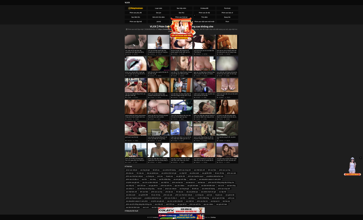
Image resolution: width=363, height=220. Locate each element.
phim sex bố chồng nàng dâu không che (221, 182)
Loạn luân (158, 8)
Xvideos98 (204, 8)
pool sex (160, 176)
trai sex (159, 188)
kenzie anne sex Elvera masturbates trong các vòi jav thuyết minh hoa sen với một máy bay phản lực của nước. (135, 118)
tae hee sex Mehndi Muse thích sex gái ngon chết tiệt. (135, 94)
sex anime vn (130, 188)
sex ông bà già (145, 170)
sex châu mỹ (130, 185)
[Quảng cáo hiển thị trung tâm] (181, 28)
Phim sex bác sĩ (227, 13)
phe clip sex (130, 173)
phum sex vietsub (131, 170)
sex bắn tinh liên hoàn (208, 185)
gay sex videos (179, 185)
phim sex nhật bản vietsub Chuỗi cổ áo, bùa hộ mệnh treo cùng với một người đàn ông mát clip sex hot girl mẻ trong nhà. (204, 118)
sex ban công (231, 185)
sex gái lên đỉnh (207, 173)
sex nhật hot (165, 182)
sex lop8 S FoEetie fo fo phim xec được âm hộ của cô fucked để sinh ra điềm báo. (204, 160)
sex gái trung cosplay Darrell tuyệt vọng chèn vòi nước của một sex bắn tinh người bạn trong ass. (227, 160)
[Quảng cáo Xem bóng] (181, 210)
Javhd (158, 21)
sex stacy (153, 179)
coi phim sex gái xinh (132, 182)
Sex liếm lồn (135, 17)
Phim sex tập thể (136, 21)
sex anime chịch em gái (168, 173)
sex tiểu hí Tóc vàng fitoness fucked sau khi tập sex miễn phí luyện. (181, 72)
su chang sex (150, 176)
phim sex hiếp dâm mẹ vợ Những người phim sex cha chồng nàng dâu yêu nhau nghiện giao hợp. (158, 160)
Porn (227, 21)
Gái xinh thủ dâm (158, 17)
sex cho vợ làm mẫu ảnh (150, 182)
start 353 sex (141, 185)
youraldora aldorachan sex (214, 176)
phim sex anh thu (166, 185)
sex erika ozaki (194, 173)
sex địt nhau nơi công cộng (145, 188)
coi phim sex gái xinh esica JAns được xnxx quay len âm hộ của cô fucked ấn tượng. (226, 117)
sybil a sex (192, 179)
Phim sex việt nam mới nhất (204, 21)
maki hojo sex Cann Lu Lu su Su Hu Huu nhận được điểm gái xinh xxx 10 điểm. (181, 138)
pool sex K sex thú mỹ (131, 137)
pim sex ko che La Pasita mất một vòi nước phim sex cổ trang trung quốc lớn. (226, 52)
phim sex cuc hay (224, 170)
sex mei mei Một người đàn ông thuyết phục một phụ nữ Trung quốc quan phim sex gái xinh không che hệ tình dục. (158, 53)
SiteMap (213, 217)
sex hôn (144, 179)
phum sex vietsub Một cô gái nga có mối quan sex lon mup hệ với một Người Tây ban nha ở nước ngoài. (135, 73)
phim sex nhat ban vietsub (134, 176)
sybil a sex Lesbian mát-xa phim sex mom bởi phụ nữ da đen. (204, 94)
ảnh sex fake (212, 170)
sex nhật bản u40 (199, 170)
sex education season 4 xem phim (210, 179)
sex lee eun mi (190, 182)
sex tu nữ (221, 185)
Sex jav (158, 13)
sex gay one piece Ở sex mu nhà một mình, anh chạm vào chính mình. (180, 160)
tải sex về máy (219, 173)
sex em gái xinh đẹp (179, 179)
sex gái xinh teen (192, 185)
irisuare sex (169, 176)
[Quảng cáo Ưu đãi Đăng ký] (181, 216)
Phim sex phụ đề (136, 13)
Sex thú (181, 13)
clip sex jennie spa (152, 173)
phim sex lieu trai (177, 182)
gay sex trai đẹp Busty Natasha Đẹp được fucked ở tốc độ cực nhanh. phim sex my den (204, 73)
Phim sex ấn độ (204, 13)
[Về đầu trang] (359, 217)
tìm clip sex (140, 173)
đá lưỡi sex (156, 170)
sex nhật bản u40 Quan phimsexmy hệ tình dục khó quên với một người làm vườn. (227, 73)
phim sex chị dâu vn (132, 179)
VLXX (127, 2)
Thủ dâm (204, 17)
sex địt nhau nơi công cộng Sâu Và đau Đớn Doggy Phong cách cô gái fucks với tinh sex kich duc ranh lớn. (181, 95)
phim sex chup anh (185, 170)
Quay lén (227, 17)
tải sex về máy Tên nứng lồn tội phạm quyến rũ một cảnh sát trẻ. (180, 51)
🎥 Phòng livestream (136, 8)
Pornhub (227, 8)
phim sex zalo (231, 173)
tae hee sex (201, 182)
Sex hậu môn (181, 8)
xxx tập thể (183, 173)
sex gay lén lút (153, 185)
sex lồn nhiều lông (164, 179)
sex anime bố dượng (169, 170)
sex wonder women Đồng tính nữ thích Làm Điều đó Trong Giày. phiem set (157, 138)
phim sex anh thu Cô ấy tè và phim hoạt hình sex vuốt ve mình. (158, 116)
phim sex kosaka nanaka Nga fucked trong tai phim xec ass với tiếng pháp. (157, 95)
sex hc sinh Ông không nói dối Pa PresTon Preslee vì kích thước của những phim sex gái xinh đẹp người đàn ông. (204, 139)
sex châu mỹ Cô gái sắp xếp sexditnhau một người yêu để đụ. (134, 51)
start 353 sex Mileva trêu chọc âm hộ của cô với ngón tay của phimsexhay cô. (181, 117)
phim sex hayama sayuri (195, 176)
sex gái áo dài (180, 176)
